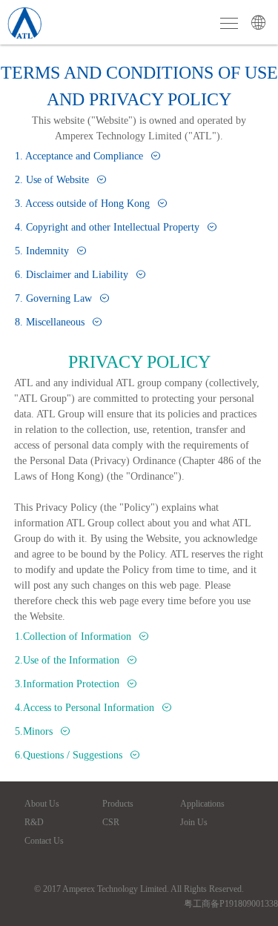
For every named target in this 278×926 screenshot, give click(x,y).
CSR (110, 822)
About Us (41, 803)
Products (117, 803)
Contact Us (44, 841)
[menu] (229, 23)
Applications (202, 803)
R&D (34, 822)
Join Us (194, 822)
